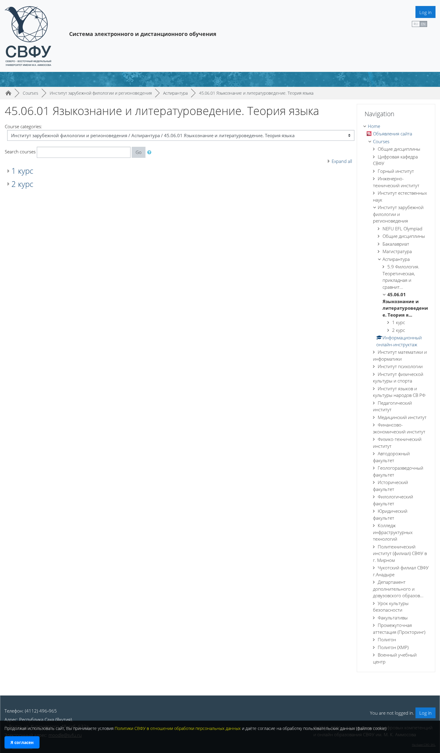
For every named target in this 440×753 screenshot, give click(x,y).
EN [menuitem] (423, 24)
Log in (425, 12)
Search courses (20, 152)
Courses (381, 141)
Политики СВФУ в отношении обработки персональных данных (178, 728)
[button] (150, 152)
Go (139, 152)
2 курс (22, 184)
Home (374, 126)
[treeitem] (396, 126)
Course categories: (23, 126)
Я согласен (22, 742)
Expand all (342, 161)
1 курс (22, 170)
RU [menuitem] (416, 24)
